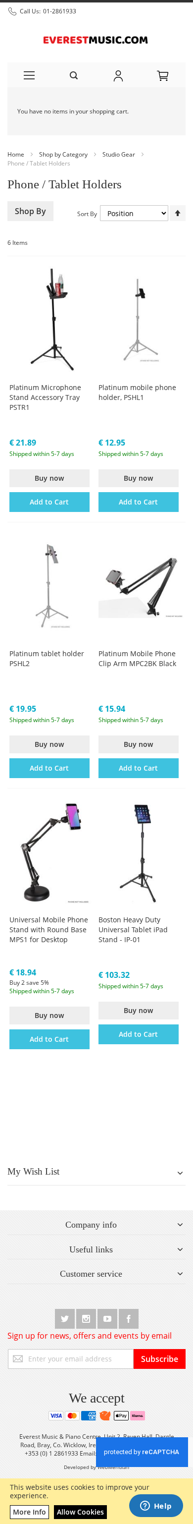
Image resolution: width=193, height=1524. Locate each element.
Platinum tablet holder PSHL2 (46, 658)
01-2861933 (59, 11)
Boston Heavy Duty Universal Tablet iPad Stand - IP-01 (133, 929)
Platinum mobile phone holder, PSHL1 (137, 392)
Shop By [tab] (30, 211)
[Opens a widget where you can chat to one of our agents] (156, 1506)
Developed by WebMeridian (96, 1467)
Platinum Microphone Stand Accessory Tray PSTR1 (45, 397)
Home (16, 154)
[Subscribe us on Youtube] (108, 1317)
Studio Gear (119, 154)
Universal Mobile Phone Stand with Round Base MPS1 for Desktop (48, 929)
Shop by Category (64, 154)
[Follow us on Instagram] (86, 1317)
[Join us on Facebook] (129, 1317)
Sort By (87, 214)
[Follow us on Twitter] (65, 1317)
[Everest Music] (96, 39)
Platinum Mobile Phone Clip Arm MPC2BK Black (137, 658)
